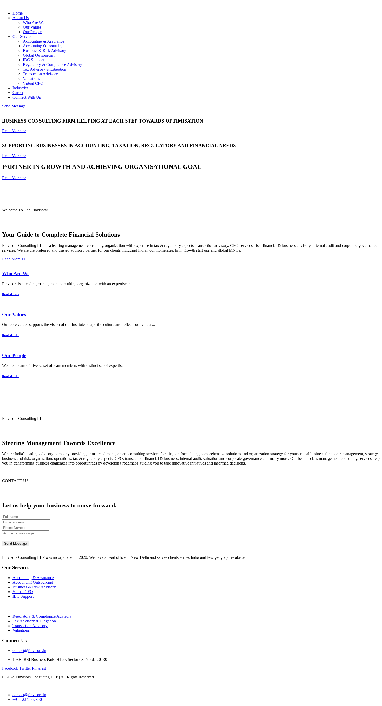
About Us (20, 18)
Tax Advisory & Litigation (44, 69)
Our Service (22, 36)
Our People (32, 32)
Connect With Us (26, 97)
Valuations (31, 78)
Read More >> (14, 131)
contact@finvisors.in (29, 650)
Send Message (14, 106)
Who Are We (33, 22)
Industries (20, 88)
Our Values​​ (14, 314)
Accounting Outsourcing (43, 46)
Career (17, 92)
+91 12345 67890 (27, 699)
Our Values (32, 27)
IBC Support (33, 60)
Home (17, 13)
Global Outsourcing (39, 55)
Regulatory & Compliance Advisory (52, 64)
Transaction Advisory (40, 74)
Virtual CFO (33, 83)
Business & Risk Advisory (44, 50)
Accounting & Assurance (43, 41)
